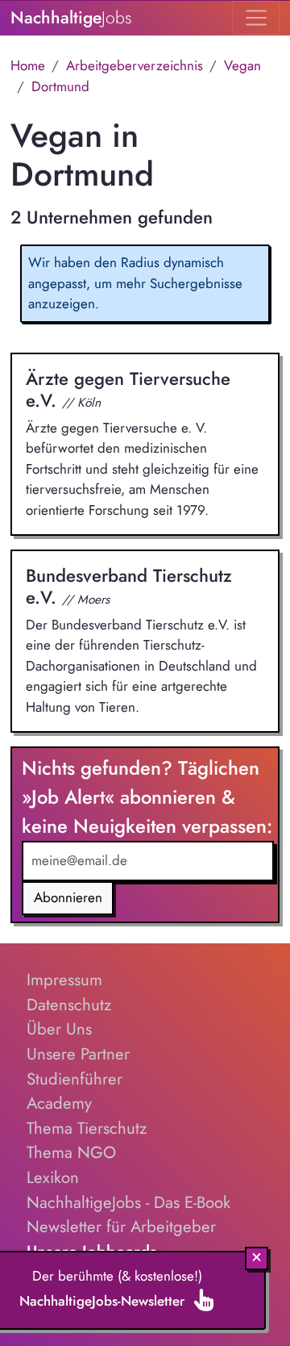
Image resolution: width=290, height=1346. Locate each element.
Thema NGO (71, 1152)
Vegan (242, 65)
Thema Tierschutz (87, 1128)
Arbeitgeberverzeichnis (134, 65)
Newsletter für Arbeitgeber (121, 1226)
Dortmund (60, 86)
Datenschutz (69, 1005)
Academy (59, 1103)
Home (27, 65)
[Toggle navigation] (256, 18)
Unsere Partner (78, 1054)
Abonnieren (68, 897)
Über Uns (59, 1029)
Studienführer (74, 1079)
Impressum (64, 980)
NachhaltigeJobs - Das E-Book (128, 1202)
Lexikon (53, 1177)
